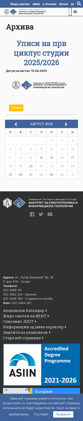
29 (51, 174)
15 (51, 157)
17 (72, 157)
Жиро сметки (20, 4)
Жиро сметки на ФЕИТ (24, 315)
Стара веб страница (22, 337)
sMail (36, 4)
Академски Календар (23, 310)
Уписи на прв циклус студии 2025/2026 (41, 52)
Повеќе (16, 107)
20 (31, 166)
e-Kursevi (49, 4)
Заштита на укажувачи (25, 332)
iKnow (63, 4)
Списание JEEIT (18, 321)
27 (30, 174)
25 (10, 174)
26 (20, 174)
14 (41, 157)
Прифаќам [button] (63, 414)
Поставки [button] (41, 414)
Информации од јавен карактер (33, 326)
